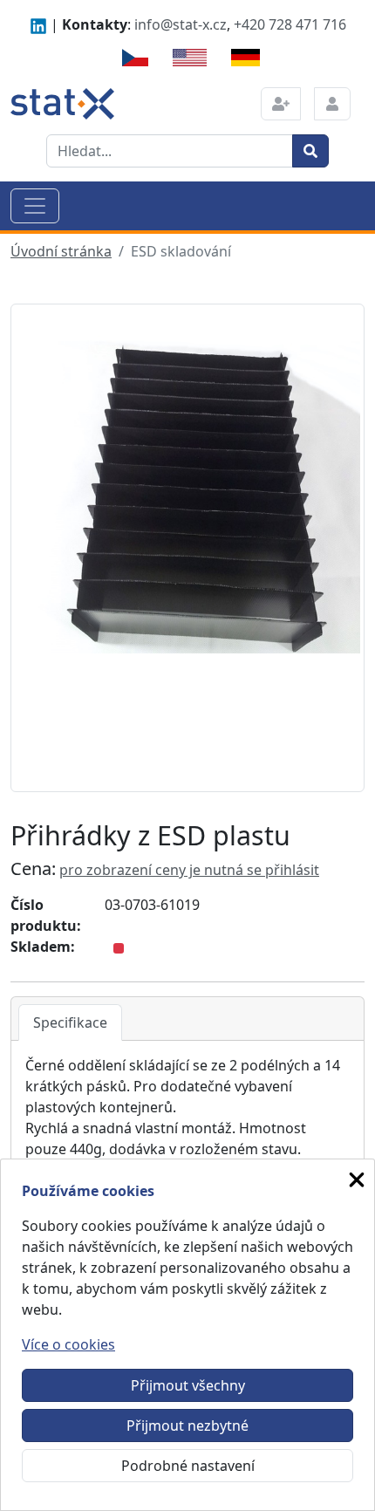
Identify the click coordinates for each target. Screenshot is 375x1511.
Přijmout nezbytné (187, 1425)
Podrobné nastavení (188, 1465)
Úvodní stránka (61, 251)
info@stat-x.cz (180, 24)
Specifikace (70, 1022)
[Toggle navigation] (34, 205)
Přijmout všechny (188, 1385)
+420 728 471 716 (290, 24)
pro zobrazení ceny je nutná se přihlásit (189, 869)
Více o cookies (68, 1344)
